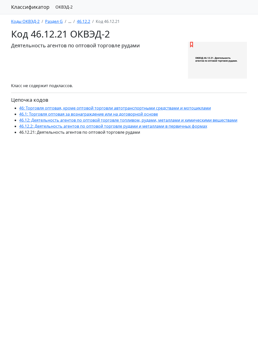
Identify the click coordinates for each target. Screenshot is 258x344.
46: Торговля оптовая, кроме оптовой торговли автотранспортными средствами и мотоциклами (115, 108)
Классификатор (30, 7)
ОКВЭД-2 (64, 7)
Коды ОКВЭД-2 (25, 21)
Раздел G (54, 21)
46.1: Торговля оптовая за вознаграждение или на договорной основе (88, 114)
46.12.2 (83, 21)
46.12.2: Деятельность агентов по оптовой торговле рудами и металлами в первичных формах (113, 126)
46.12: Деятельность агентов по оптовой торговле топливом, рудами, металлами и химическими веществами (128, 120)
